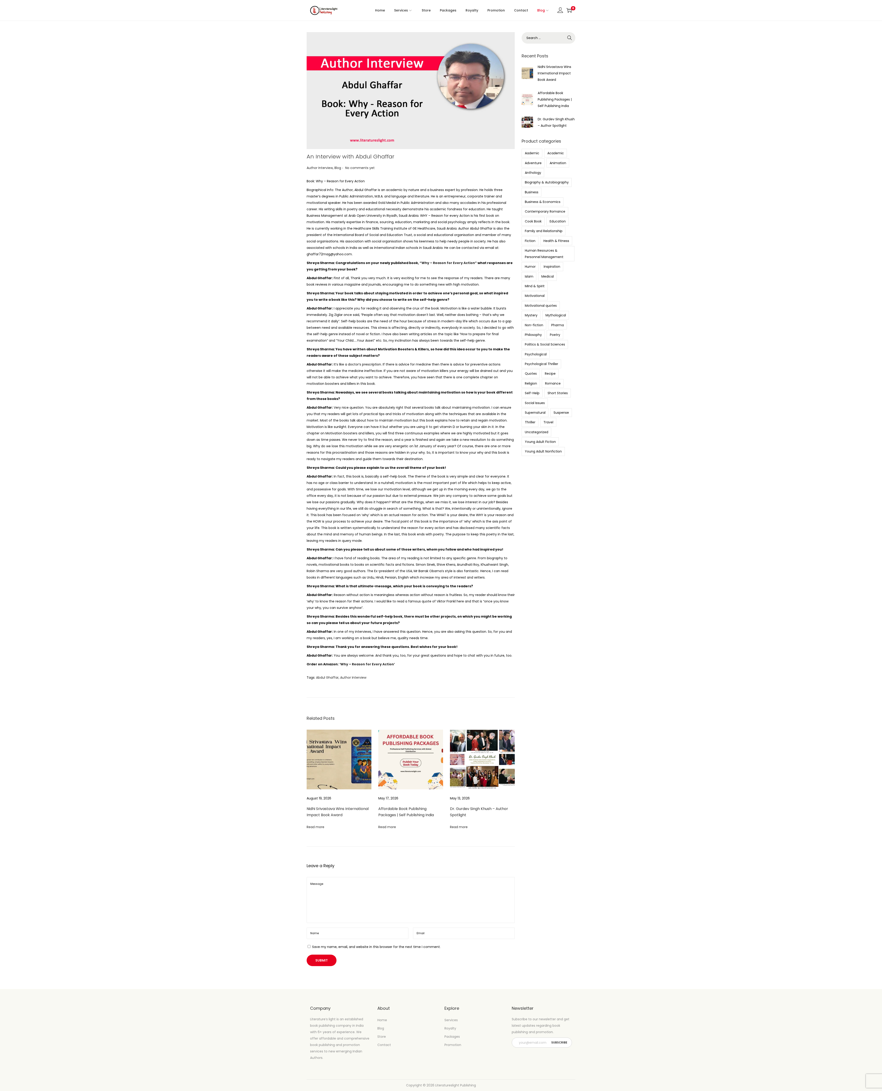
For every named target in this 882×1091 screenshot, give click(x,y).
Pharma (557, 325)
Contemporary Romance (545, 211)
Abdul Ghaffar (327, 677)
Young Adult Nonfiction (543, 451)
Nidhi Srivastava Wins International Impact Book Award (554, 73)
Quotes (531, 373)
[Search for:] (548, 38)
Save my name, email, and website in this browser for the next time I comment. (376, 947)
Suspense (561, 412)
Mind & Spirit (535, 286)
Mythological (556, 315)
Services (451, 1020)
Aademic (532, 153)
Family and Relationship (544, 231)
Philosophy (533, 334)
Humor (530, 266)
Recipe (550, 373)
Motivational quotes (541, 305)
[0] (569, 10)
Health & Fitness (556, 241)
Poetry (555, 334)
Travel (548, 422)
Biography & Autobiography (547, 182)
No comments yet (360, 168)
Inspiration (552, 266)
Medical (547, 276)
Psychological (536, 354)
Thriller (530, 422)
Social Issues (535, 403)
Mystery (531, 315)
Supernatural (535, 412)
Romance (553, 383)
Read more (315, 827)
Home (382, 1020)
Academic (555, 153)
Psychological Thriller (541, 364)
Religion (531, 383)
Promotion (452, 1045)
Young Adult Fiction (540, 441)
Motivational (535, 295)
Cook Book (533, 221)
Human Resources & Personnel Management (544, 253)
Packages (452, 1036)
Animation (558, 163)
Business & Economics (542, 202)
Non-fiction (534, 325)
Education (558, 221)
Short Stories (558, 393)
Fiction (530, 241)
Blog (337, 168)
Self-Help (532, 393)
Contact (384, 1045)
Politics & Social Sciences (545, 344)
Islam (529, 276)
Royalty (450, 1028)
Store (381, 1036)
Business (531, 192)
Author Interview (320, 168)
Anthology (533, 172)
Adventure (533, 163)
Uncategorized (536, 432)
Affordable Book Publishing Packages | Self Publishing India (555, 99)
